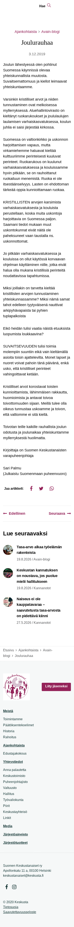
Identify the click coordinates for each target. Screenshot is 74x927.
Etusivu (8, 650)
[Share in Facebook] (31, 488)
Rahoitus (9, 737)
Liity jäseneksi (56, 686)
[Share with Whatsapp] (52, 488)
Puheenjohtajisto (15, 782)
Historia (8, 731)
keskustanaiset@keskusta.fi (23, 875)
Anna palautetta (14, 770)
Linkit (7, 818)
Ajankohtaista (26, 32)
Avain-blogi (50, 32)
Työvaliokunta (13, 800)
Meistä (8, 711)
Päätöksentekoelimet (18, 725)
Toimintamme (13, 719)
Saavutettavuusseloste (19, 912)
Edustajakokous (15, 753)
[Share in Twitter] (41, 488)
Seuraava (57, 513)
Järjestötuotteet (15, 842)
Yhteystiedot (13, 761)
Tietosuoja (10, 907)
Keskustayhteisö (15, 812)
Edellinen (17, 513)
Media (7, 826)
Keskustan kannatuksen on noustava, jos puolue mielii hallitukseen (37, 576)
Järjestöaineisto (15, 834)
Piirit (6, 806)
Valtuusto (10, 788)
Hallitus (8, 794)
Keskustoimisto (14, 776)
